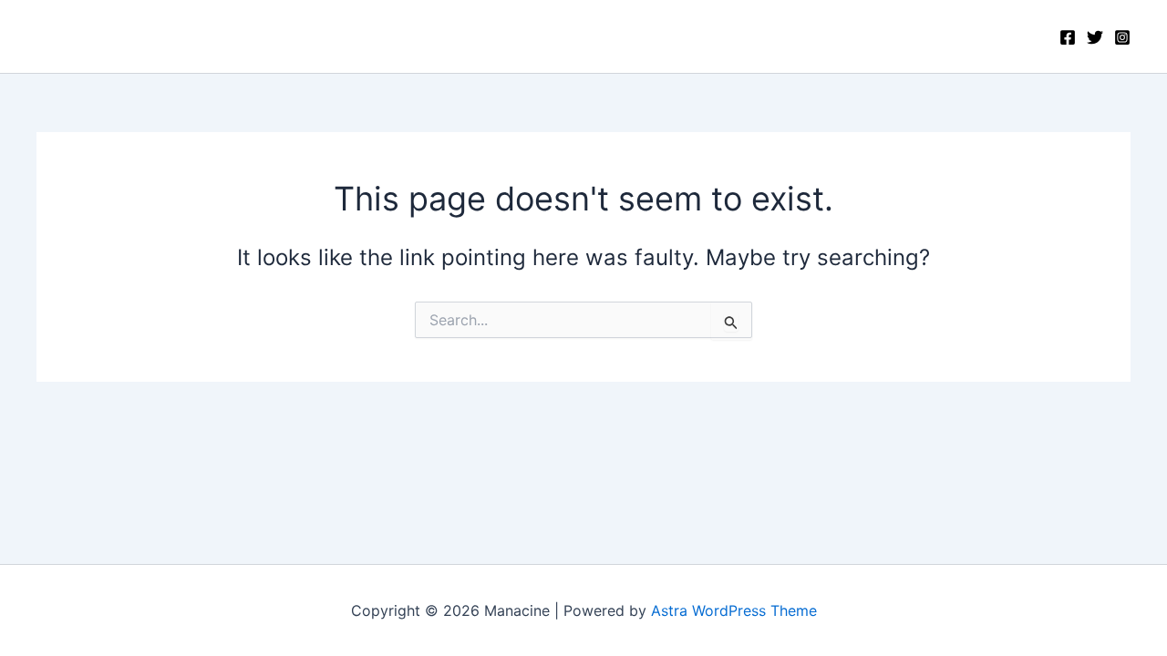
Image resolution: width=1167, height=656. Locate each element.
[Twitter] (1095, 37)
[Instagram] (1122, 37)
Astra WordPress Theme (734, 610)
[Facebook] (1067, 37)
